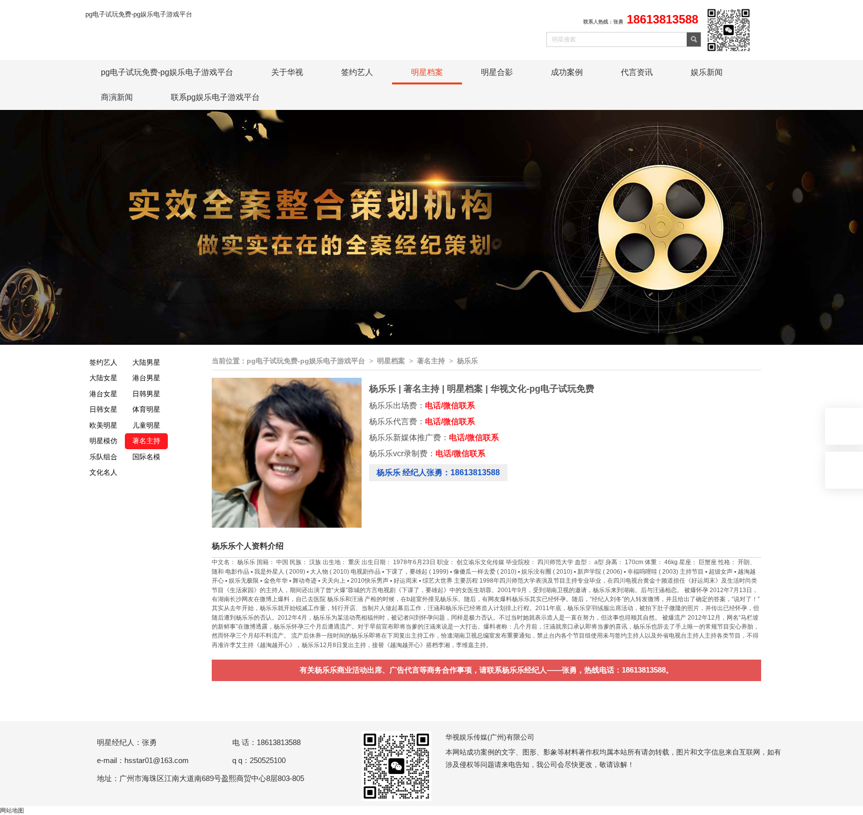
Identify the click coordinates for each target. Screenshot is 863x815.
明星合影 (497, 72)
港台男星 (146, 378)
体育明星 (146, 409)
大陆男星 (146, 362)
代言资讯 (637, 72)
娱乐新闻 (707, 72)
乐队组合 (103, 457)
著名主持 (146, 441)
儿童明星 (146, 425)
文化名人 (103, 472)
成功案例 (567, 72)
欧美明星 (103, 425)
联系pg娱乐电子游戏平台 (215, 97)
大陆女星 (103, 378)
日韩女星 (103, 409)
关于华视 (287, 72)
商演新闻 (117, 97)
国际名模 (146, 457)
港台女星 (103, 394)
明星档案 (427, 72)
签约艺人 (357, 72)
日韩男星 (146, 394)
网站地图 (12, 810)
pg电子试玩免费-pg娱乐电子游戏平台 (138, 14)
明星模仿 (103, 441)
